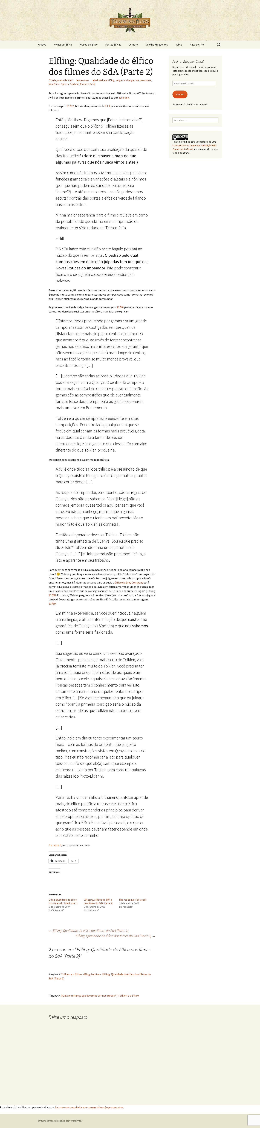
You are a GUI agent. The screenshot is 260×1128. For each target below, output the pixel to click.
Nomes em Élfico (63, 44)
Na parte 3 (55, 845)
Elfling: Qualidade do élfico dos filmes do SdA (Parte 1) (88, 930)
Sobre (178, 44)
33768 (52, 595)
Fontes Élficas (113, 44)
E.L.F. (108, 106)
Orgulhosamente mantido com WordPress (60, 1120)
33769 (52, 603)
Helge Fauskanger (125, 80)
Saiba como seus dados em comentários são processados (89, 1107)
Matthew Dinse (143, 80)
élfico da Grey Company (129, 582)
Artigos (42, 44)
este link (124, 97)
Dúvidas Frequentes (156, 44)
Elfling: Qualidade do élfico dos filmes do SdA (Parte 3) (115, 936)
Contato (133, 44)
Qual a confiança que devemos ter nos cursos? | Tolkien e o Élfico (100, 995)
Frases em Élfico (89, 44)
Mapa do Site (197, 44)
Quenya (65, 84)
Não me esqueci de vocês (133, 899)
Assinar (180, 94)
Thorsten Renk (87, 84)
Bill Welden (101, 80)
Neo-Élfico (54, 84)
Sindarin (74, 84)
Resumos (84, 80)
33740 (120, 307)
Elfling (111, 80)
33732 (70, 106)
